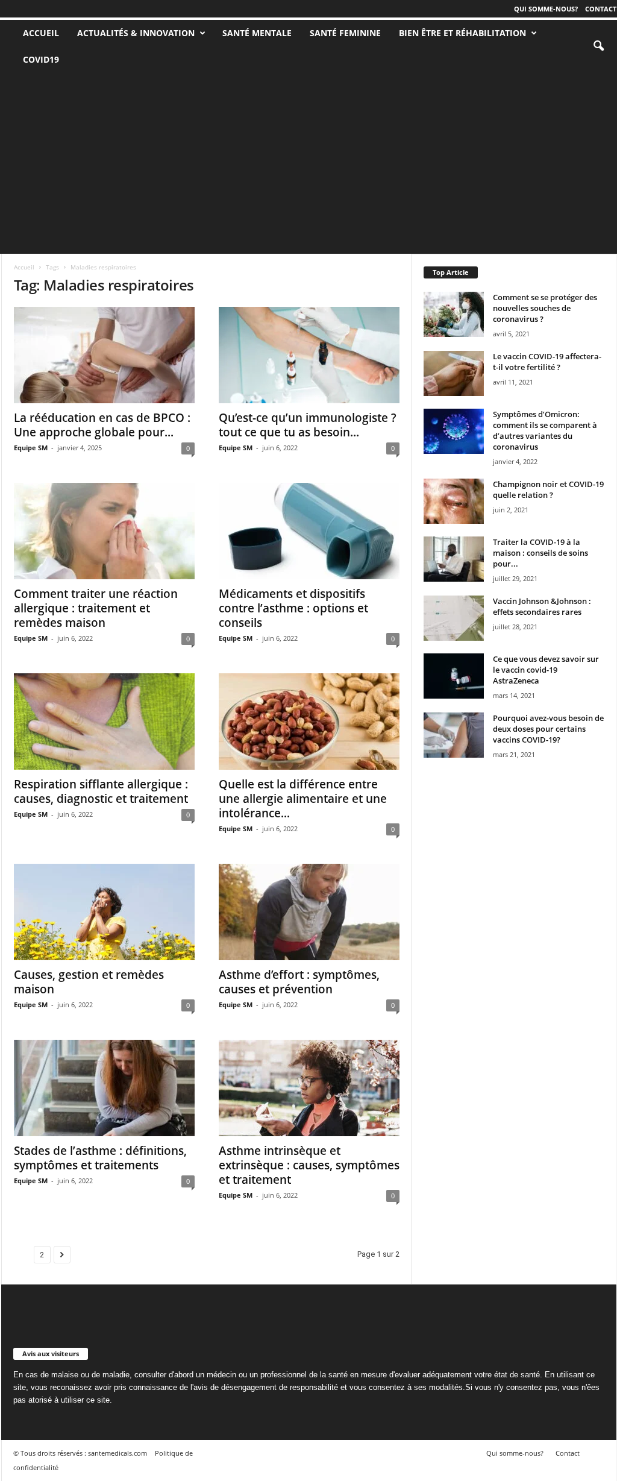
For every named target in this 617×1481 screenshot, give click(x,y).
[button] (598, 46)
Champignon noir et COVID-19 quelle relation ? (548, 489)
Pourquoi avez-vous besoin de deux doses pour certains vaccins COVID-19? (548, 728)
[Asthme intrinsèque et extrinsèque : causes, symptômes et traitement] (309, 1088)
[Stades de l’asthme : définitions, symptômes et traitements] (104, 1088)
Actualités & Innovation (136, 33)
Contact (600, 8)
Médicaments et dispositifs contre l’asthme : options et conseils (293, 608)
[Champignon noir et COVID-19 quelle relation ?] (454, 501)
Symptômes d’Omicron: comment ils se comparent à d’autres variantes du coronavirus (545, 430)
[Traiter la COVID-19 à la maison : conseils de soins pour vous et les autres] (454, 559)
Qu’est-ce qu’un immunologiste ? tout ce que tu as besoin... (307, 425)
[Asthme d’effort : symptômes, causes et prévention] (309, 912)
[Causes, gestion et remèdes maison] (104, 912)
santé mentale (257, 33)
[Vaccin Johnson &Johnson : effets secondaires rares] (454, 618)
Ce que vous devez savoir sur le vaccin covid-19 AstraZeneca (546, 669)
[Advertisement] (308, 163)
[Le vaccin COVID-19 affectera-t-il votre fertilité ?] (454, 373)
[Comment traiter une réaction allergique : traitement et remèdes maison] (104, 531)
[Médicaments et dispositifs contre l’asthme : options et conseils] (309, 531)
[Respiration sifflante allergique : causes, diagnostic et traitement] (104, 721)
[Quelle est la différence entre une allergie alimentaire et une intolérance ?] (309, 721)
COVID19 (41, 59)
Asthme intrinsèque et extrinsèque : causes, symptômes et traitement (309, 1165)
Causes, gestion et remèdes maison (89, 982)
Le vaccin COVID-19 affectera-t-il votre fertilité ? (547, 362)
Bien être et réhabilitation (462, 33)
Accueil (24, 267)
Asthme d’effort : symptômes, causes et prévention (299, 982)
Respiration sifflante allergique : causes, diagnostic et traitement (101, 791)
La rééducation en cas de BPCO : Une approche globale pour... (102, 425)
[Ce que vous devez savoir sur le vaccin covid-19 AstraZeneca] (454, 676)
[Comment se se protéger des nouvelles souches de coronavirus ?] (454, 314)
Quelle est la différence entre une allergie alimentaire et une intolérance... (303, 798)
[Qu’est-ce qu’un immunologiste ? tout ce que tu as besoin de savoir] (309, 355)
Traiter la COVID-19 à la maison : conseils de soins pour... (540, 552)
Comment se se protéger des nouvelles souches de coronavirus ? (545, 308)
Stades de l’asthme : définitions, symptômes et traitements (100, 1158)
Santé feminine (345, 33)
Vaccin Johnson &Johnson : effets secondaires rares (542, 606)
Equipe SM (31, 447)
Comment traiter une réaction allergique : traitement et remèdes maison (96, 608)
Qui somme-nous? (546, 8)
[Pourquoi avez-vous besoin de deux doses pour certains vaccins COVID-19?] (454, 735)
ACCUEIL (41, 33)
